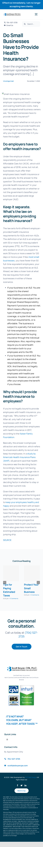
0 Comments (14, 598)
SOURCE (7, 540)
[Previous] (4, 582)
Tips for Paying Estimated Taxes (9, 590)
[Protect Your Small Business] (32, 573)
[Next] (38, 582)
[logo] (12, 14)
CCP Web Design (30, 777)
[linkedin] (25, 785)
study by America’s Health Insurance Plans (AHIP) (19, 457)
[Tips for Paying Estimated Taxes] (11, 573)
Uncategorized (8, 81)
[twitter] (21, 785)
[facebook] (17, 785)
